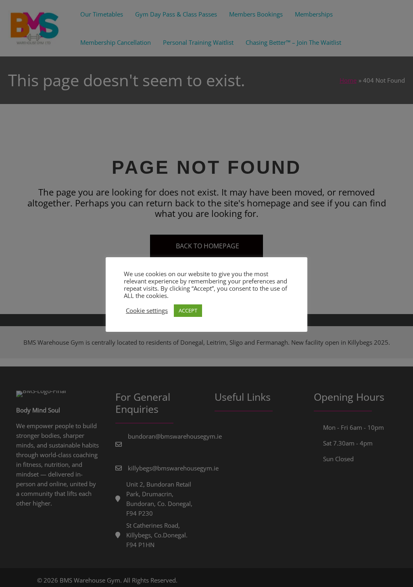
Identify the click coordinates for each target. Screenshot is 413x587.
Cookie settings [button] (147, 310)
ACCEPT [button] (188, 310)
